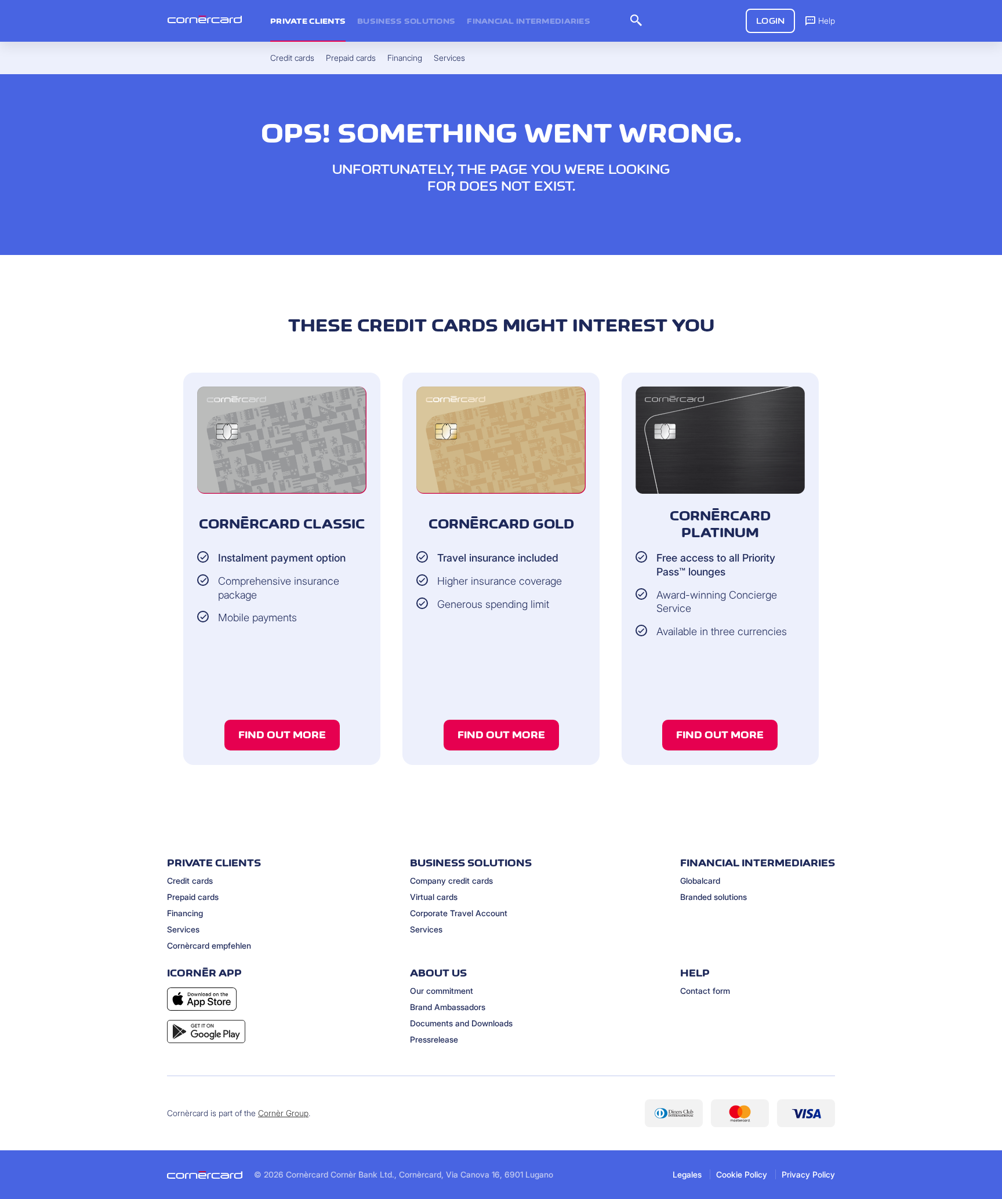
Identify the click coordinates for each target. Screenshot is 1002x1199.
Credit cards (190, 880)
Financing (185, 913)
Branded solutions (713, 897)
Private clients (308, 20)
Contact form (705, 991)
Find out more (282, 735)
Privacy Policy (808, 1174)
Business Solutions (406, 20)
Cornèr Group (283, 1113)
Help (826, 20)
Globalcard (700, 880)
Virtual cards (434, 897)
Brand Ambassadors (447, 1007)
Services (183, 929)
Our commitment (441, 991)
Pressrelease (434, 1039)
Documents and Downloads (461, 1023)
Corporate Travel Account (458, 913)
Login (770, 20)
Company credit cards (451, 880)
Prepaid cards (193, 897)
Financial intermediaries (528, 20)
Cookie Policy (741, 1174)
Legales (687, 1174)
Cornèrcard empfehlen (209, 945)
